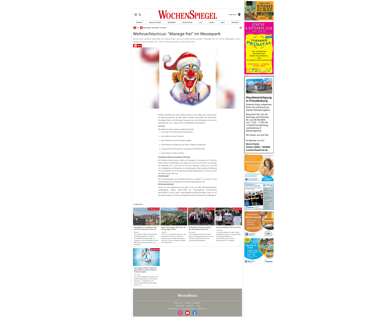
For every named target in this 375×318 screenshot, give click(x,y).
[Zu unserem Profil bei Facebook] (194, 313)
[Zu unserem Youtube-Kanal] (187, 313)
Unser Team (178, 303)
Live (200, 22)
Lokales (211, 22)
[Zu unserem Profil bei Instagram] (180, 313)
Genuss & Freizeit (155, 22)
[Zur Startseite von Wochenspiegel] (187, 14)
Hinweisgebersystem (188, 309)
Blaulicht (139, 22)
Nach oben (139, 204)
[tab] (137, 45)
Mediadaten (197, 303)
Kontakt (187, 303)
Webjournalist (202, 309)
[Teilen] (240, 27)
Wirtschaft (235, 22)
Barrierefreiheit (173, 309)
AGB (198, 306)
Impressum (190, 306)
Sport (223, 22)
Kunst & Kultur (187, 22)
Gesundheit (171, 22)
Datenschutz (179, 306)
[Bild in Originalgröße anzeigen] (187, 78)
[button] (136, 15)
